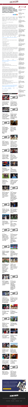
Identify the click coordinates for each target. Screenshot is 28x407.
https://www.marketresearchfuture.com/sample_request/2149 (9, 37)
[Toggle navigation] (2, 4)
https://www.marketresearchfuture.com (7, 88)
